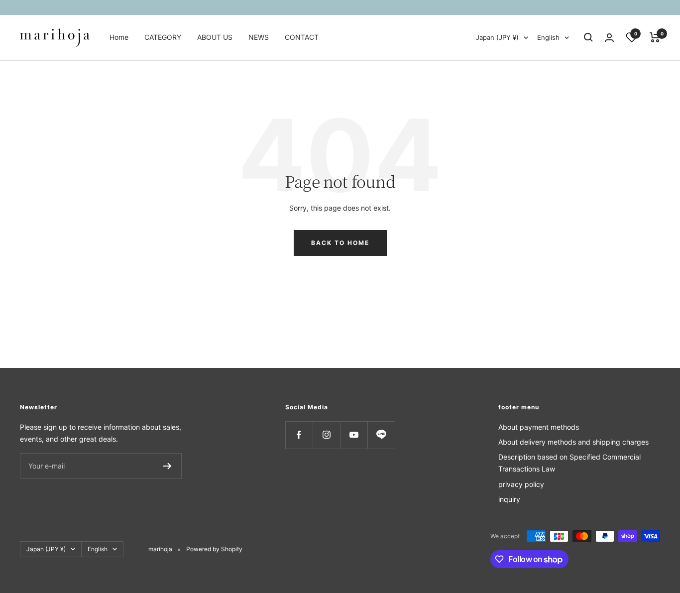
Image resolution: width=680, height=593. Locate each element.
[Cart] (655, 37)
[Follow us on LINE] (381, 435)
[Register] (167, 466)
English (548, 37)
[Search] (588, 37)
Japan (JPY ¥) (497, 37)
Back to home (340, 242)
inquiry (509, 499)
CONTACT (302, 37)
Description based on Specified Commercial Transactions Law (569, 463)
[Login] (609, 37)
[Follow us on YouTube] (353, 435)
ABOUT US (214, 37)
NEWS (258, 37)
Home (119, 37)
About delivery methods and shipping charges (573, 442)
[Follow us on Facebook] (299, 435)
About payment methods (538, 427)
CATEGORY (162, 37)
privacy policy (521, 484)
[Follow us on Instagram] (326, 435)
